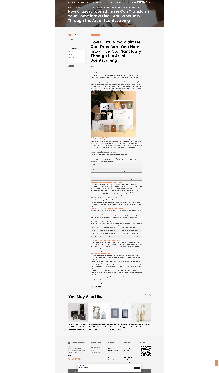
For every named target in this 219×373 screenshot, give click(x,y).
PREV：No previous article (97, 283)
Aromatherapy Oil (128, 362)
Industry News (72, 44)
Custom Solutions (109, 2)
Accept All (137, 367)
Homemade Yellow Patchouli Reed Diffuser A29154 (119, 326)
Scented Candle (127, 346)
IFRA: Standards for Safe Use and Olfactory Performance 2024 (106, 152)
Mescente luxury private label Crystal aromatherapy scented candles (99, 327)
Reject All (131, 367)
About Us (118, 2)
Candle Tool (126, 359)
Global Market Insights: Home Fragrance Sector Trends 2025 (106, 197)
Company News (73, 42)
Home (82, 2)
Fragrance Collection (97, 2)
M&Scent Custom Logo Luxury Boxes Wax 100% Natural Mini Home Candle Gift (78, 327)
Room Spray (126, 350)
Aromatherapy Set (128, 357)
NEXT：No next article (96, 286)
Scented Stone (127, 353)
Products (88, 2)
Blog (124, 2)
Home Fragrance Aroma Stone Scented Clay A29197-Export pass (140, 327)
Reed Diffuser (127, 348)
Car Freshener (127, 355)
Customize (125, 367)
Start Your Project (131, 2)
